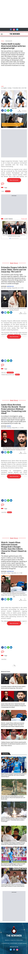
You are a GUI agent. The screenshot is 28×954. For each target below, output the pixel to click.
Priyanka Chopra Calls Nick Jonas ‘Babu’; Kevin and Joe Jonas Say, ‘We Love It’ (13, 687)
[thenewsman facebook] (11, 29)
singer (3, 191)
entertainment (8, 41)
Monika (9, 426)
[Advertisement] (14, 14)
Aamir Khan (4, 512)
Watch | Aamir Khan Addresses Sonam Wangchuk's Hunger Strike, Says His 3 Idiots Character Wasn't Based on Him (14, 594)
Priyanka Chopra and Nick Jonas (8, 374)
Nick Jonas (4, 372)
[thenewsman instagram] (14, 29)
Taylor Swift (14, 108)
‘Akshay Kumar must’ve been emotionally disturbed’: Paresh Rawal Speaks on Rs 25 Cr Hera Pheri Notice (14, 743)
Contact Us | (13, 940)
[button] (24, 31)
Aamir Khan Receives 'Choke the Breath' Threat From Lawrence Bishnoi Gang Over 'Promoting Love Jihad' (13, 705)
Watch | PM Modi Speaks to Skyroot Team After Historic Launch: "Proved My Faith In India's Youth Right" (13, 820)
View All (24, 219)
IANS (2, 86)
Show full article (14, 180)
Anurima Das (10, 286)
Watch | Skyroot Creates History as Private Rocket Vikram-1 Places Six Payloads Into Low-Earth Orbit (13, 797)
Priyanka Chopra (10, 372)
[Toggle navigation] (1, 34)
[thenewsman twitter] (17, 29)
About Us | (7, 940)
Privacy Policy (19, 940)
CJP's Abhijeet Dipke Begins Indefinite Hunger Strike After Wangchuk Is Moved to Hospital (13, 843)
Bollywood (17, 374)
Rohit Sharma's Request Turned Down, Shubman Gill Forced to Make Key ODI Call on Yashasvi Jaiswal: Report (14, 775)
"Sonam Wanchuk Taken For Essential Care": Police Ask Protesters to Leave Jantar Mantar (13, 885)
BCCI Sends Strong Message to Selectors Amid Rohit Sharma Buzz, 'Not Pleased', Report (13, 864)
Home (2, 41)
